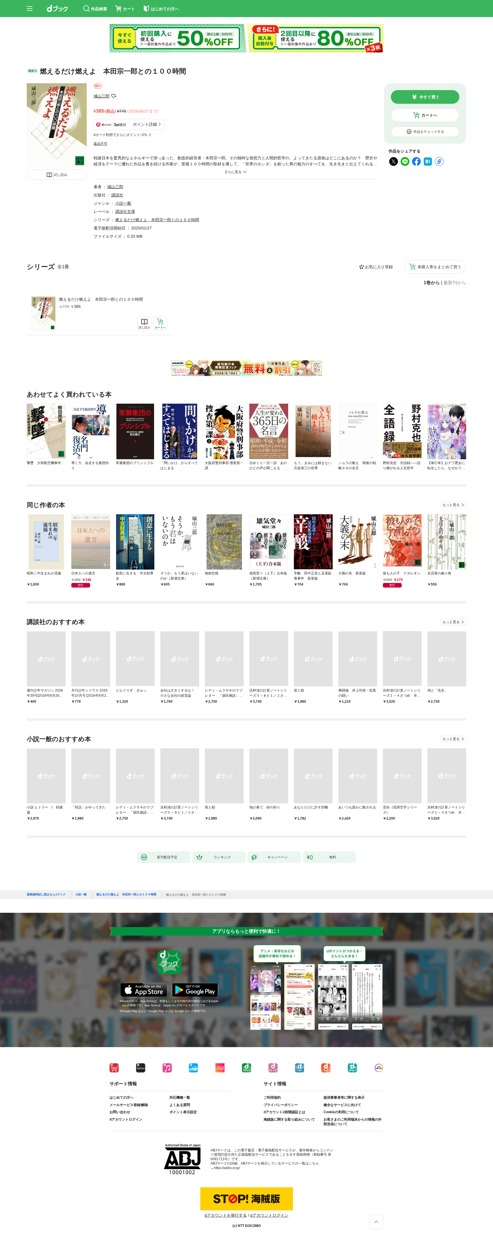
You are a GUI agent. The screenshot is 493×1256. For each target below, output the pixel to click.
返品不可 (100, 144)
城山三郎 (102, 96)
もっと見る (451, 505)
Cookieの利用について (341, 1112)
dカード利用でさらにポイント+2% (120, 135)
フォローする (113, 96)
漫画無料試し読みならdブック (46, 894)
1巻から (432, 283)
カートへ (429, 115)
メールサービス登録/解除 (129, 1105)
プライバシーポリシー (281, 1105)
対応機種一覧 (179, 1097)
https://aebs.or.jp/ (227, 1168)
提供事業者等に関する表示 (344, 1097)
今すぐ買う (429, 97)
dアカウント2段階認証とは (284, 1112)
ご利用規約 (272, 1097)
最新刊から (454, 283)
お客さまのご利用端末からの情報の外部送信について (353, 1121)
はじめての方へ (122, 1097)
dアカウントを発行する (226, 1215)
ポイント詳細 (145, 124)
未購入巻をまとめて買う (439, 267)
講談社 (117, 195)
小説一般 (123, 203)
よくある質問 (179, 1105)
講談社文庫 (125, 211)
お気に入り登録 (379, 267)
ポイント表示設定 (183, 1112)
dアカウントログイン (126, 1119)
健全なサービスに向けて (342, 1105)
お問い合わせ (120, 1112)
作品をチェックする (428, 132)
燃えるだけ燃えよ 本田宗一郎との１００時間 (101, 299)
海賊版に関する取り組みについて (289, 1119)
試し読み (60, 175)
